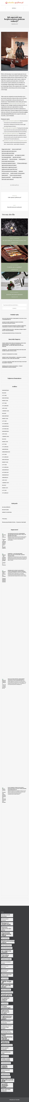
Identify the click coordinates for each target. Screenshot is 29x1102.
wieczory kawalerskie (6, 1076)
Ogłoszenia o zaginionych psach (9, 167)
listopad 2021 (5, 428)
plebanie (21, 171)
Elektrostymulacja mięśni (7, 155)
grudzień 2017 (5, 469)
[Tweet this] (13, 188)
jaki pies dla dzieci (17, 157)
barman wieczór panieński (5, 919)
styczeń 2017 (5, 492)
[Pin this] (17, 188)
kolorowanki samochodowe (8, 161)
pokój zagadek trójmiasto (5, 1048)
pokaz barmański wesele (7, 1045)
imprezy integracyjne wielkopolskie (7, 975)
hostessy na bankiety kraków (6, 962)
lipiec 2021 (4, 433)
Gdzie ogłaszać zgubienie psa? (11, 133)
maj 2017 (4, 485)
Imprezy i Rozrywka (14, 238)
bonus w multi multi (16, 149)
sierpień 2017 (5, 477)
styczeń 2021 (5, 446)
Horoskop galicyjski (6, 157)
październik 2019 (6, 451)
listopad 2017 (5, 472)
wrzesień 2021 (5, 431)
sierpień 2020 (5, 449)
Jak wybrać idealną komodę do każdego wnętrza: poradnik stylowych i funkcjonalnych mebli (14, 326)
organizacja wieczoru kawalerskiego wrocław (6, 1032)
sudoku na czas (5, 173)
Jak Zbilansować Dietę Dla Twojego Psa (11, 333)
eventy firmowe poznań (7, 948)
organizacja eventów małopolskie (6, 1022)
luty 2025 (4, 395)
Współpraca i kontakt (14, 1099)
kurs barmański (5, 1003)
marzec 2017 (5, 487)
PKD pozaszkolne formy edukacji (9, 171)
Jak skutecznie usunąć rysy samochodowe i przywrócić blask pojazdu (12, 323)
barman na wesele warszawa (6, 915)
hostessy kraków (6, 959)
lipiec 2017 (4, 480)
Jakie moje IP (5, 159)
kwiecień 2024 (5, 398)
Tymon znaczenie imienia (15, 175)
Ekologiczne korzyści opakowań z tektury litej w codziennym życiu (16, 679)
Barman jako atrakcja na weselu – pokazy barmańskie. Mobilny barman (12, 367)
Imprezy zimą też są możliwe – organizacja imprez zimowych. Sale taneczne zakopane (14, 358)
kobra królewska (13, 159)
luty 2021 (4, 444)
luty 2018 (4, 464)
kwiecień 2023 (5, 415)
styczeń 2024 (5, 405)
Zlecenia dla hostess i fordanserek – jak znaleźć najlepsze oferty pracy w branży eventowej (17, 534)
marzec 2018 (5, 462)
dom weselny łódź (5, 938)
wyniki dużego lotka (17, 177)
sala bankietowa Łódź (6, 1052)
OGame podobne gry (22, 163)
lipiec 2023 (4, 408)
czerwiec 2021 (5, 436)
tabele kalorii (5, 175)
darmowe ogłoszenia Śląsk (8, 153)
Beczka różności (14, 15)
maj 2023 (4, 413)
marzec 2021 (5, 441)
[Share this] (11, 188)
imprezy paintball (5, 978)
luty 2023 (4, 421)
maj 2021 (4, 439)
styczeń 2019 (5, 457)
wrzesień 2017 (5, 474)
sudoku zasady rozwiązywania (17, 173)
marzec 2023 (5, 418)
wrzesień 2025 (5, 390)
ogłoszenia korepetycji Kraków (9, 165)
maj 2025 (4, 392)
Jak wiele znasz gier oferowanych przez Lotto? (15, 140)
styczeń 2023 (5, 423)
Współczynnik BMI (6, 177)
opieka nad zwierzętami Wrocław (16, 103)
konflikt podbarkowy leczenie (9, 354)
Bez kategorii (5, 509)
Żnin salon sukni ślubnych (7, 179)
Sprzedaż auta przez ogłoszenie (12, 120)
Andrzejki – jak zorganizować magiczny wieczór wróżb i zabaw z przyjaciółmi (14, 350)
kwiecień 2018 (5, 459)
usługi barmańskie (5, 1074)
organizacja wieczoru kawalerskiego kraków (7, 1027)
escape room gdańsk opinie (6, 945)
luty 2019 (4, 454)
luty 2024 (4, 403)
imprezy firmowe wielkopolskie (5, 971)
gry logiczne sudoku (19, 155)
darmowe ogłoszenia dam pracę (9, 151)
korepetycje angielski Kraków (8, 163)
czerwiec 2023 (5, 410)
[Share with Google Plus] (15, 188)
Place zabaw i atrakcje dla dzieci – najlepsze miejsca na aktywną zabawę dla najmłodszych (17, 788)
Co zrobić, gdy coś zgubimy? (10, 128)
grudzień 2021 (5, 426)
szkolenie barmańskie (6, 1063)
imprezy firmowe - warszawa (5, 966)
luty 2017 (4, 490)
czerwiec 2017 (5, 482)
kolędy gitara (22, 159)
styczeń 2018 (5, 467)
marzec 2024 (5, 400)
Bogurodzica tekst (6, 149)
